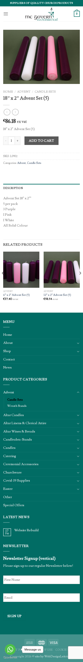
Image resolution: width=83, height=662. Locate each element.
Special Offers (13, 505)
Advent (23, 92)
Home (8, 92)
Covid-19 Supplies (16, 480)
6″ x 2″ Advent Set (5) (16, 295)
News (7, 367)
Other (7, 497)
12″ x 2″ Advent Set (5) (57, 295)
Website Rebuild (26, 530)
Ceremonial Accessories (21, 464)
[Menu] (5, 14)
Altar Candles (13, 415)
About (8, 343)
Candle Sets (45, 92)
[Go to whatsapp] (10, 649)
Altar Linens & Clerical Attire (24, 423)
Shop (7, 351)
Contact (9, 359)
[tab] (41, 188)
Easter (8, 489)
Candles (9, 448)
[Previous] (3, 281)
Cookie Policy (66, 650)
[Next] (80, 281)
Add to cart (41, 141)
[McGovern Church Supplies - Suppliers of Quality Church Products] (41, 13)
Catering (9, 456)
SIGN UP (14, 616)
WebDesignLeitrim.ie (58, 656)
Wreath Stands (17, 406)
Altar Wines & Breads (19, 431)
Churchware (12, 472)
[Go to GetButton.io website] (10, 657)
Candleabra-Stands (17, 439)
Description (13, 188)
